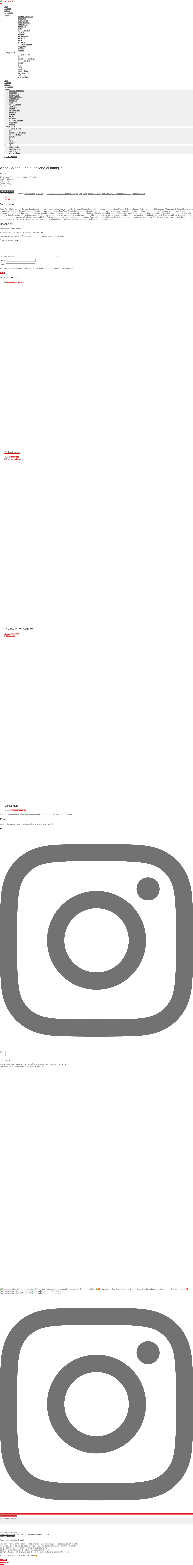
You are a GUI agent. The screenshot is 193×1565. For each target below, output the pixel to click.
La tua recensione (7, 256)
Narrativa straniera (123, 194)
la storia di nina (24, 55)
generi (6, 15)
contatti (21, 63)
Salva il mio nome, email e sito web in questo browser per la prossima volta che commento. (38, 269)
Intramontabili (29, 194)
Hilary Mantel (88, 194)
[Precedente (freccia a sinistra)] (1, 1564)
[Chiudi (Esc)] (7, 1562)
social (20, 69)
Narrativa (39, 194)
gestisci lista (23, 71)
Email (3, 264)
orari (19, 57)
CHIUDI (3, 1560)
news (20, 67)
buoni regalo (23, 21)
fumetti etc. (22, 27)
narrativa (21, 39)
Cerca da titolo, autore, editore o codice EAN (16, 824)
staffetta (21, 51)
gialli (20, 29)
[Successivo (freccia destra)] (3, 1564)
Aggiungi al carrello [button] (18, 810)
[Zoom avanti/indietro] (1, 1562)
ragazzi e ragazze (25, 45)
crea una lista (23, 77)
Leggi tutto (14, 457)
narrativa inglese (108, 194)
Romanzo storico (138, 194)
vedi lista (21, 75)
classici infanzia (24, 23)
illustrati (21, 35)
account (7, 9)
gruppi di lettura (24, 31)
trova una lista (23, 73)
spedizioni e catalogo (26, 59)
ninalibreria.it (9, 53)
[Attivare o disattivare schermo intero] (3, 1562)
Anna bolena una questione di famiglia (62, 194)
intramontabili (23, 37)
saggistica (22, 47)
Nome (3, 260)
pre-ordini (21, 43)
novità (20, 41)
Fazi (80, 194)
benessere (22, 19)
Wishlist (7, 145)
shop (6, 7)
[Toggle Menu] (1, 3)
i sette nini (22, 33)
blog (19, 65)
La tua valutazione (7, 240)
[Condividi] (5, 1562)
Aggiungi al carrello (7, 191)
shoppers (21, 49)
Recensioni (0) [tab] (10, 199)
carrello (7, 11)
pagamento (8, 13)
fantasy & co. (23, 25)
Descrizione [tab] (9, 197)
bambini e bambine (25, 17)
